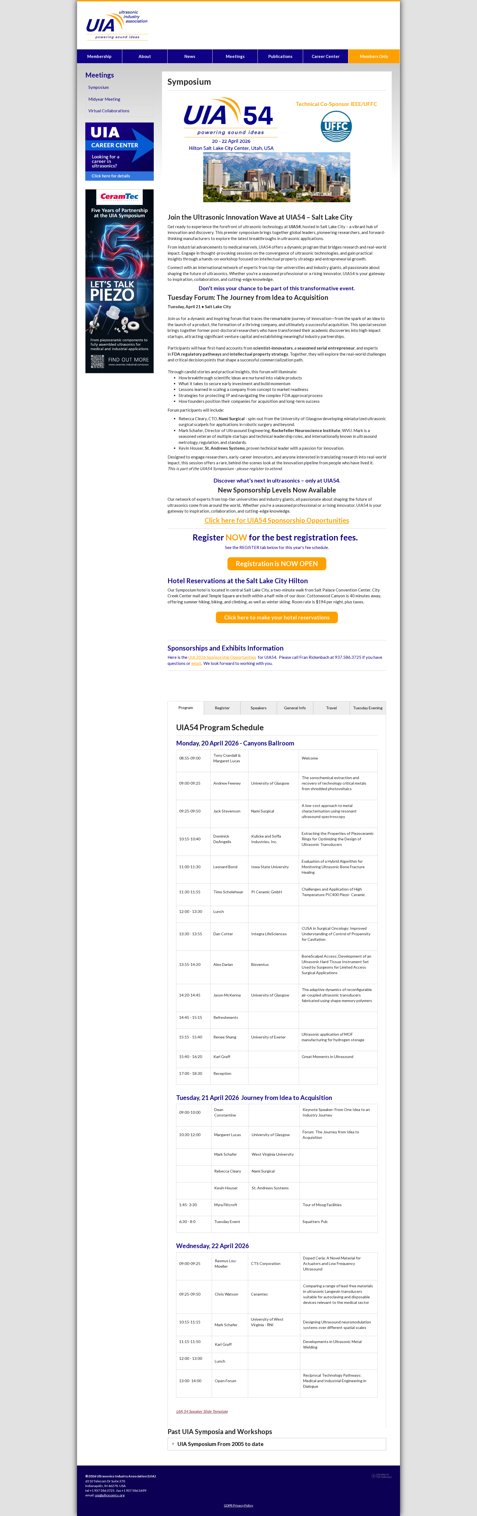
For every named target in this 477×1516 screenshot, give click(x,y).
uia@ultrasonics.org (109, 1495)
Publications (280, 56)
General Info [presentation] (295, 707)
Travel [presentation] (331, 707)
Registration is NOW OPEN (277, 563)
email (196, 663)
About (145, 56)
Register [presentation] (222, 707)
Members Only (374, 56)
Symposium (98, 87)
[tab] (186, 708)
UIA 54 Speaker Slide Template (202, 1411)
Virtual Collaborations (108, 110)
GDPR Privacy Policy (238, 1505)
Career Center (326, 56)
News (189, 56)
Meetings (235, 56)
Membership (99, 56)
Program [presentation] (185, 707)
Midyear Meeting (104, 99)
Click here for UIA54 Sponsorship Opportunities (277, 520)
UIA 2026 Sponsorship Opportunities (222, 657)
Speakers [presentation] (259, 707)
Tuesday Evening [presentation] (368, 707)
